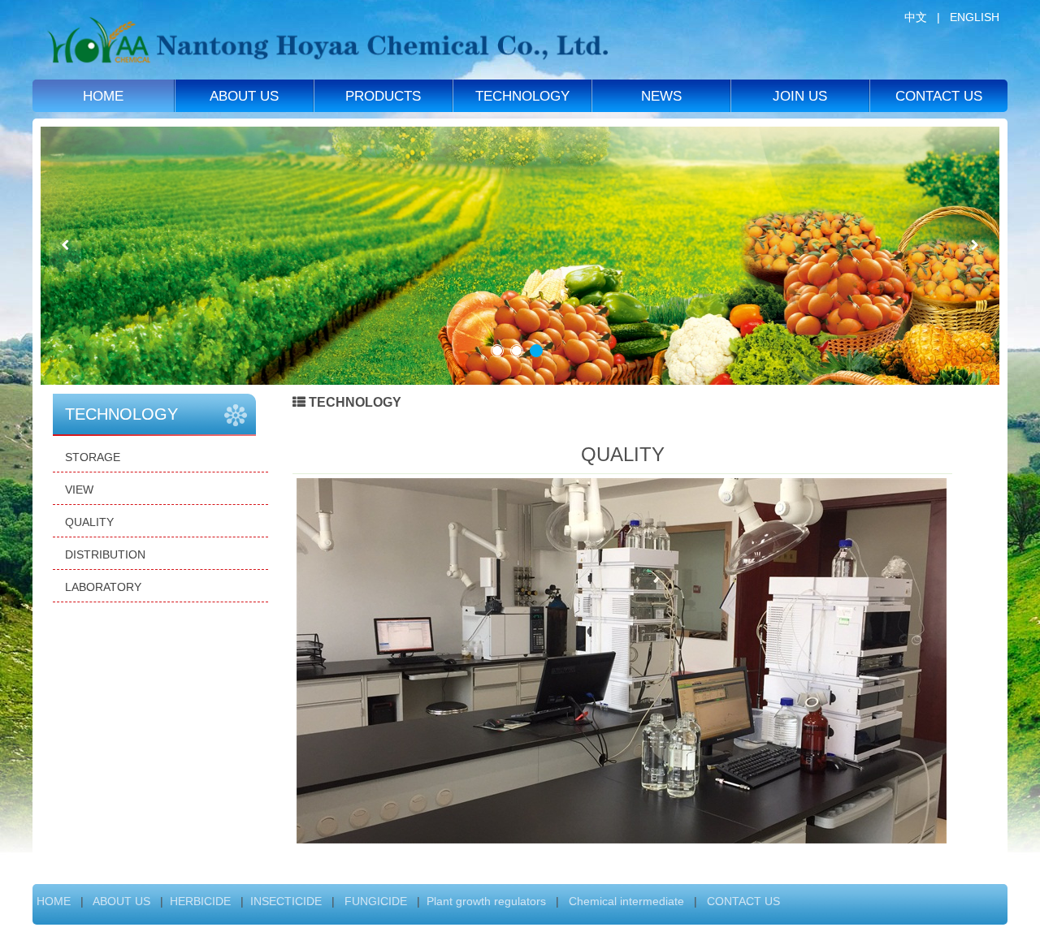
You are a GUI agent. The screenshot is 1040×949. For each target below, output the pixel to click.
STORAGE (92, 457)
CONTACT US (938, 96)
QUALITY (89, 521)
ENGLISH (974, 17)
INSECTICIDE (286, 901)
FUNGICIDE (374, 901)
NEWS (661, 96)
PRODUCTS (383, 96)
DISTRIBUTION (105, 554)
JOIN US (800, 96)
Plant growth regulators (486, 901)
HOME (103, 96)
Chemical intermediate (625, 901)
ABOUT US (244, 96)
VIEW (79, 489)
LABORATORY (103, 586)
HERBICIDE (200, 901)
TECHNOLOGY (522, 96)
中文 (915, 17)
